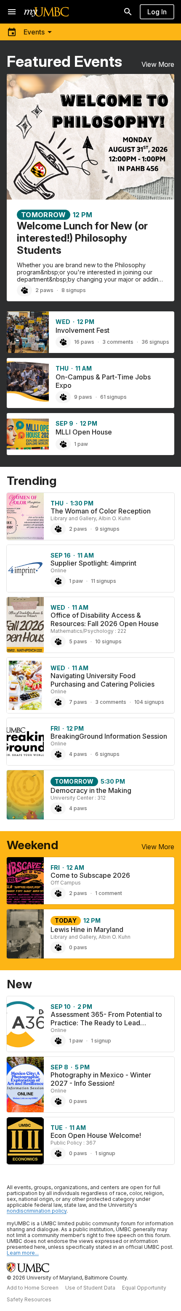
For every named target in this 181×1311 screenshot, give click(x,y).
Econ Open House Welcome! (96, 1135)
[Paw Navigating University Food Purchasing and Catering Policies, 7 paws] (58, 702)
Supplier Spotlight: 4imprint (93, 563)
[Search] (128, 11)
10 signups (108, 641)
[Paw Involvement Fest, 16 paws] (63, 342)
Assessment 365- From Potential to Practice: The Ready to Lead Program (106, 1022)
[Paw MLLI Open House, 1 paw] (63, 444)
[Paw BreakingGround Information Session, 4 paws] (58, 754)
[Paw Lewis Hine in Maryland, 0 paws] (58, 947)
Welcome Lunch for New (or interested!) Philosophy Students (82, 238)
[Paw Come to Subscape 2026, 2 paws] (58, 893)
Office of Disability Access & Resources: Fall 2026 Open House (105, 619)
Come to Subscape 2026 (90, 875)
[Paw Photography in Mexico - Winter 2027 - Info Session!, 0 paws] (58, 1101)
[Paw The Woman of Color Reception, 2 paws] (58, 529)
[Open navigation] (11, 11)
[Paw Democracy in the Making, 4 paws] (58, 808)
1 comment (108, 893)
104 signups (149, 702)
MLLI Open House (84, 432)
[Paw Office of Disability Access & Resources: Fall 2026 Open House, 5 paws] (58, 642)
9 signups (107, 529)
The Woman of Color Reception (101, 511)
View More (157, 64)
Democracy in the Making (91, 790)
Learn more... (23, 1253)
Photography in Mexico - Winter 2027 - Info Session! (101, 1079)
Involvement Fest (82, 330)
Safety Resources (29, 1299)
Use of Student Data (90, 1288)
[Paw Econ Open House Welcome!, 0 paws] (58, 1153)
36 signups (155, 342)
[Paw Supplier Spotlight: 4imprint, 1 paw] (58, 581)
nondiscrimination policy (37, 1211)
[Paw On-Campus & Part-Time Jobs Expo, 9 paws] (63, 397)
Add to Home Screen (33, 1288)
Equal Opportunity (144, 1288)
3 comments (117, 342)
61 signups (113, 397)
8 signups (73, 290)
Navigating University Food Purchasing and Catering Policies (102, 679)
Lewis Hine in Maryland (87, 929)
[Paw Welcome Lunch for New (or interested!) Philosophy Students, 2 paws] (24, 290)
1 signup (101, 1040)
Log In (157, 12)
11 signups (103, 581)
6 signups (107, 754)
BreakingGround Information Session (109, 736)
